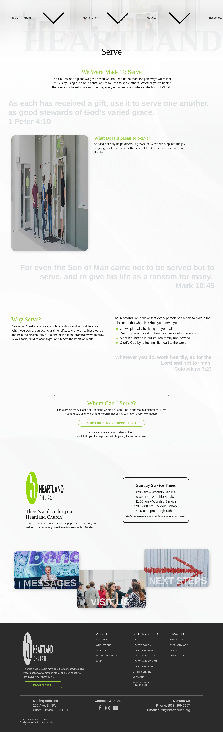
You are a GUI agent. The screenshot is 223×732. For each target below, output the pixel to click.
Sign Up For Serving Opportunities (111, 423)
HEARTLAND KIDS (143, 650)
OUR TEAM (102, 650)
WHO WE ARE (104, 645)
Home (14, 18)
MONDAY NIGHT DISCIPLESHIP (142, 683)
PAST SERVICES (179, 645)
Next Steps (89, 18)
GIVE (99, 661)
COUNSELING (177, 656)
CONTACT (101, 640)
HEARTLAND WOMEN (145, 661)
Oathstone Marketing (45, 722)
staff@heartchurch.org (174, 710)
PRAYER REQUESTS (107, 656)
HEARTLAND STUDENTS (146, 656)
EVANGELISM (177, 650)
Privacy (23, 725)
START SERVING (142, 672)
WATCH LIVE (177, 640)
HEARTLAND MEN (143, 666)
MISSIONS (138, 677)
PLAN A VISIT (43, 684)
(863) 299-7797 (179, 705)
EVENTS (137, 640)
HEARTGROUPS (142, 645)
